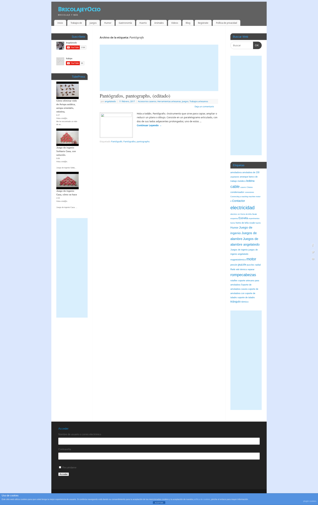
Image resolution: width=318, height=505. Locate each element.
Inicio (60, 22)
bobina (250, 180)
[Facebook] (313, 245)
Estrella (243, 218)
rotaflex (234, 280)
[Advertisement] (159, 68)
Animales (159, 22)
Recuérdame (69, 467)
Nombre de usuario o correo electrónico (79, 434)
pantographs (143, 141)
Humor (107, 22)
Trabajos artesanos (198, 101)
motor (251, 259)
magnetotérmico (238, 260)
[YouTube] (313, 259)
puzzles (250, 265)
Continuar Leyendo (149, 125)
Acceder (64, 474)
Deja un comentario (204, 106)
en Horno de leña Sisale (247, 214)
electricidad (242, 207)
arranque (244, 177)
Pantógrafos (129, 141)
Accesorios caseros (147, 101)
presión (233, 265)
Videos (174, 22)
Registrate (203, 22)
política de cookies (201, 499)
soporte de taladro (246, 297)
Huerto (143, 22)
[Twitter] (313, 252)
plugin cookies (309, 501)
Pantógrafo (116, 141)
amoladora (236, 172)
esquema (234, 218)
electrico (233, 214)
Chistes (250, 187)
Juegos (93, 22)
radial (258, 264)
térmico (244, 302)
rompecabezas (243, 274)
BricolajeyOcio (79, 9)
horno (232, 223)
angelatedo (110, 101)
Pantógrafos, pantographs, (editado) (135, 95)
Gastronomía (125, 22)
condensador (237, 192)
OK (256, 45)
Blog (188, 22)
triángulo (235, 301)
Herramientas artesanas (169, 101)
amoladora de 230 (250, 172)
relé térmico (241, 269)
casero (243, 187)
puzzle (242, 264)
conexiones (249, 192)
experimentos (254, 218)
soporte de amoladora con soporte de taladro (244, 293)
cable (235, 186)
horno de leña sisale (245, 223)
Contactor (238, 200)
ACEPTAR (159, 503)
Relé (232, 269)
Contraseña (64, 449)
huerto (258, 223)
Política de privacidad (226, 22)
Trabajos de (76, 22)
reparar (251, 269)
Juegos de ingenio (239, 250)
